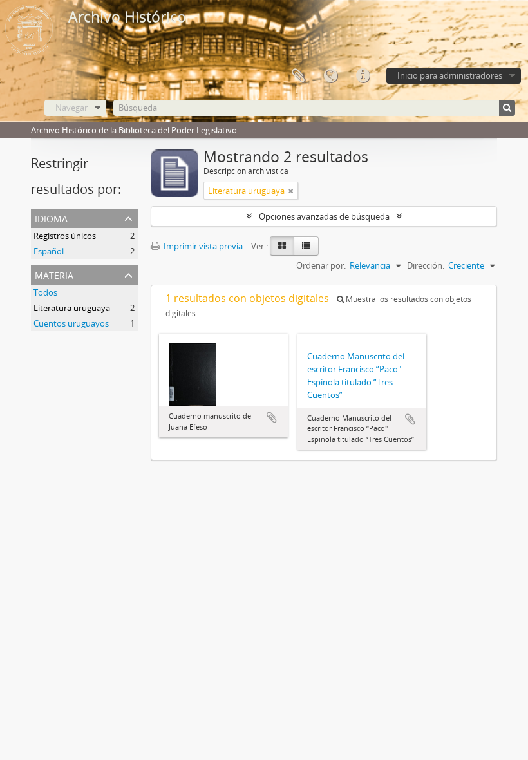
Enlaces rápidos (362, 76)
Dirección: (425, 265)
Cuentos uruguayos (71, 323)
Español (48, 251)
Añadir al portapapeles (271, 417)
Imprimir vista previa (202, 246)
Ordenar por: (321, 265)
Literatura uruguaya (71, 308)
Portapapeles (298, 76)
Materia (54, 274)
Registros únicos (64, 236)
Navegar (71, 107)
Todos (45, 292)
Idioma (330, 76)
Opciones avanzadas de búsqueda (324, 216)
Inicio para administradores (449, 75)
